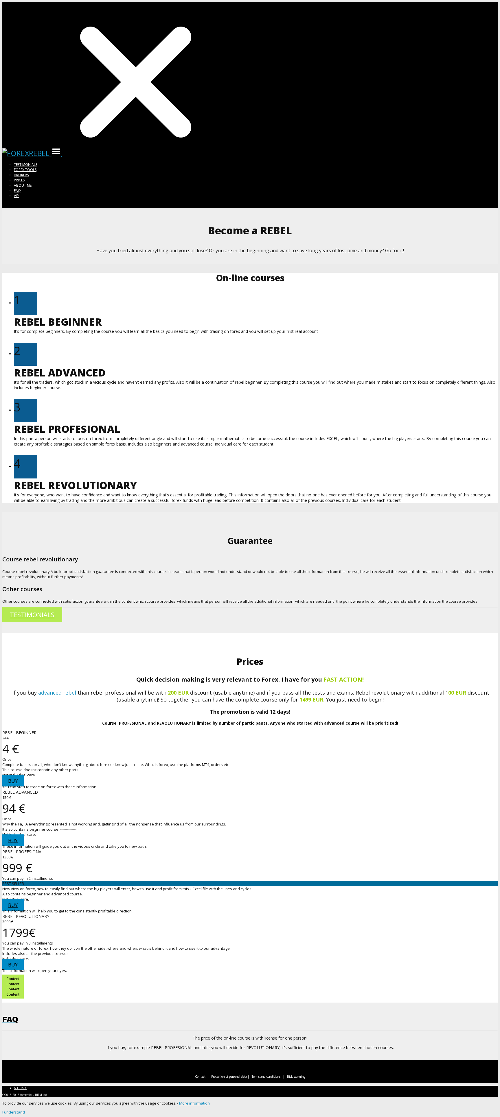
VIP (16, 195)
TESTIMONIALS (25, 164)
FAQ (17, 190)
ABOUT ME (23, 185)
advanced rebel (57, 692)
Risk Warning (296, 1077)
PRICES (19, 180)
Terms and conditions (266, 1077)
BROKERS (21, 174)
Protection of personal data (229, 1077)
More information (194, 1103)
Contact (200, 1077)
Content (12, 978)
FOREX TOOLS (25, 169)
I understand (13, 1112)
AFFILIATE (20, 1088)
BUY (13, 781)
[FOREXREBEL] (27, 153)
